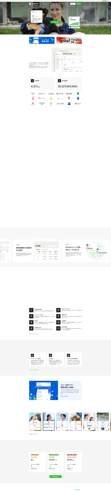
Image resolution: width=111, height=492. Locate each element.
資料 (62, 3)
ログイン (72, 3)
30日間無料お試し (55, 22)
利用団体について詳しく (33, 434)
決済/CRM (46, 3)
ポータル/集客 (52, 3)
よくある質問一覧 (77, 489)
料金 (59, 3)
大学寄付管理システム (105, 0)
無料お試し (79, 3)
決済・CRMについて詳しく (33, 333)
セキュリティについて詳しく (34, 369)
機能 (56, 3)
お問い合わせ (67, 3)
